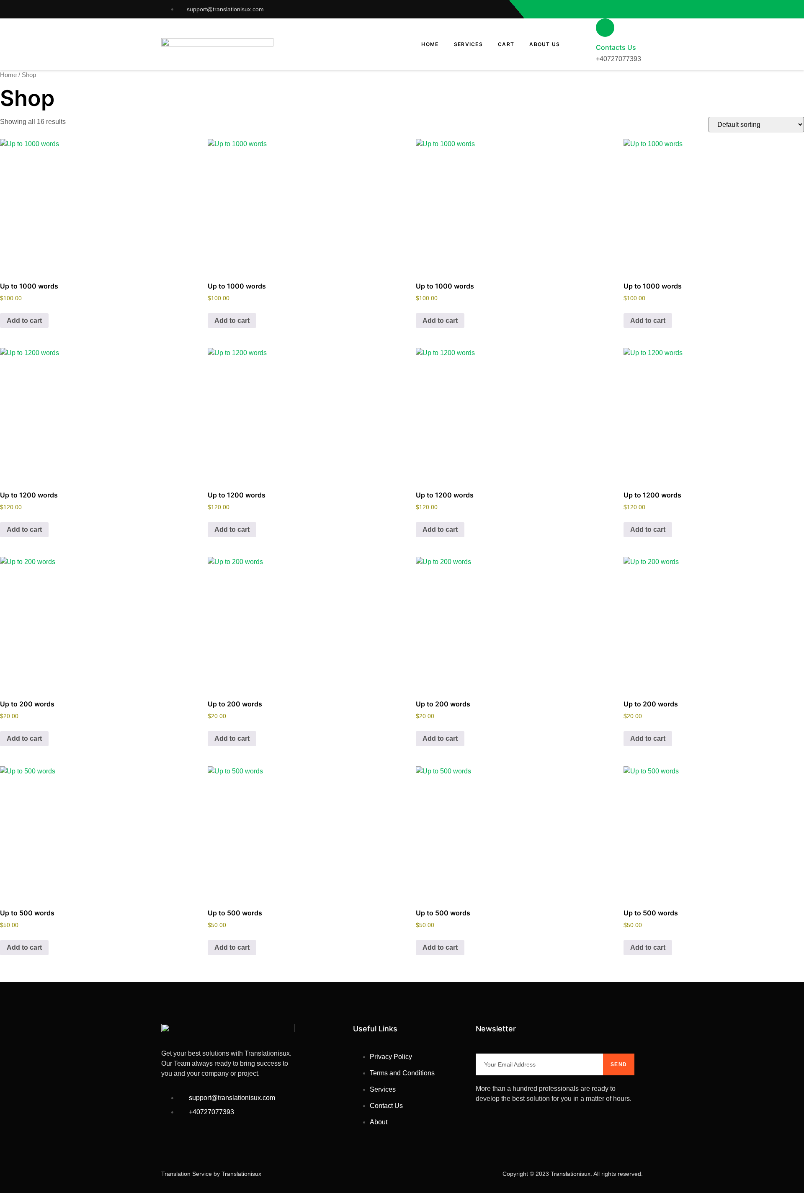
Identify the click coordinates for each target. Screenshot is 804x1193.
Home (429, 44)
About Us (544, 44)
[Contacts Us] (605, 27)
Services (468, 44)
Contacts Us (616, 47)
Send (619, 1064)
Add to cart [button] (24, 320)
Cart (506, 44)
